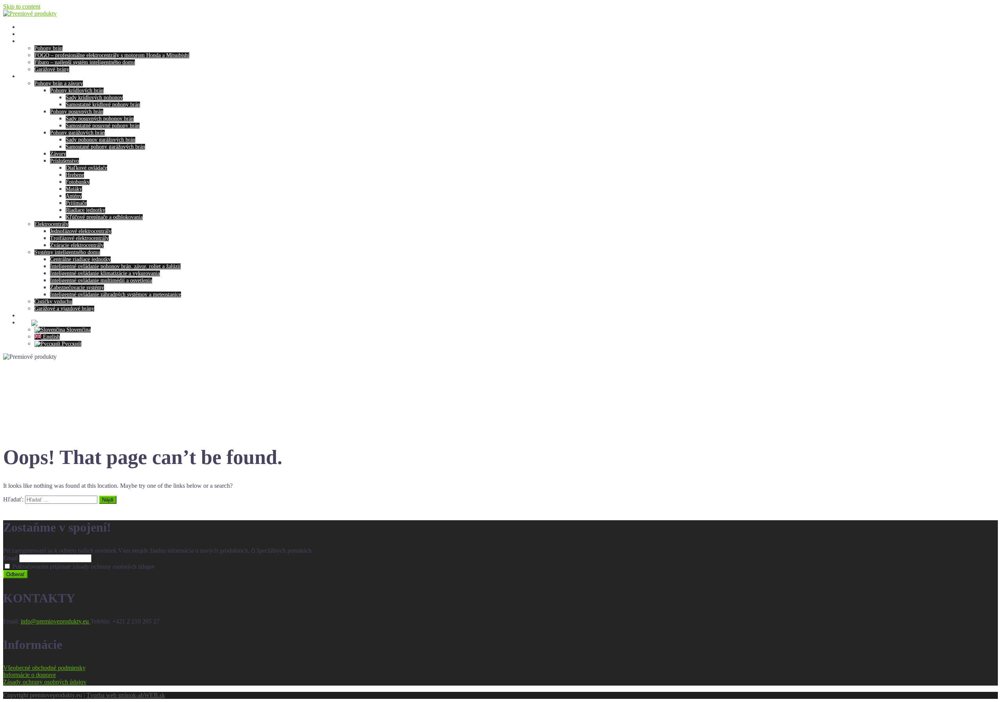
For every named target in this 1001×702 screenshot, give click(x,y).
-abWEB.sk (150, 695)
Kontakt (27, 316)
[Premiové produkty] (30, 13)
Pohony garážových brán (77, 133)
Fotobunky (78, 182)
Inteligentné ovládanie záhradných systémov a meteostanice (115, 294)
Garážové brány (51, 69)
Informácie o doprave (29, 675)
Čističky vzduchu (53, 301)
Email (10, 558)
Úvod (25, 27)
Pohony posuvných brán (76, 112)
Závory (58, 154)
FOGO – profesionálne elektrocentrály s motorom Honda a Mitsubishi (111, 55)
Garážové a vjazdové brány (64, 309)
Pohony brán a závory (58, 83)
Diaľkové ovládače (86, 168)
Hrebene (75, 175)
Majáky (74, 189)
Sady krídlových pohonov (94, 97)
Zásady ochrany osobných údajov (44, 682)
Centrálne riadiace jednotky (80, 259)
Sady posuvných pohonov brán (100, 119)
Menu (25, 41)
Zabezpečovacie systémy (77, 287)
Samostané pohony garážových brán (105, 147)
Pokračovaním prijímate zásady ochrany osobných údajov (83, 566)
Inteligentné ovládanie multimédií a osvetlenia (101, 280)
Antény (74, 196)
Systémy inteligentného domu (67, 252)
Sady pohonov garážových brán (100, 140)
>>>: (25, 323)
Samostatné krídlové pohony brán (103, 104)
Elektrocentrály (51, 224)
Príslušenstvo (64, 161)
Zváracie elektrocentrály (77, 245)
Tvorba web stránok (111, 695)
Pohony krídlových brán (77, 90)
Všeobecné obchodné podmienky (44, 667)
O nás (25, 34)
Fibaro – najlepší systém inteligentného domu (84, 62)
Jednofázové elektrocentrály (80, 231)
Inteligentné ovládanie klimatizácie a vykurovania (105, 273)
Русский (70, 344)
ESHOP (27, 76)
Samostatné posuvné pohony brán (103, 126)
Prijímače (76, 203)
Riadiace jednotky (85, 210)
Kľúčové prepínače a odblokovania (104, 217)
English (50, 337)
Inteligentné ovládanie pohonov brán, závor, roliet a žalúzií (115, 266)
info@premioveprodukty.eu (55, 621)
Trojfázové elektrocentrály (79, 238)
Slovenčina (78, 330)
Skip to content (21, 6)
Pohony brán (48, 48)
